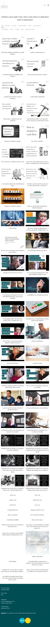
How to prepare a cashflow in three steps (12, 151)
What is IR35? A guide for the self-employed (13, 109)
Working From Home (29, 29)
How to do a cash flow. (37, 131)
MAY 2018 (37, 495)
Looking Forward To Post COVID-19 (12, 263)
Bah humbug (12, 561)
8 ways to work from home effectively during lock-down (12, 398)
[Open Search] (44, 5)
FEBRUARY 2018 (37, 500)
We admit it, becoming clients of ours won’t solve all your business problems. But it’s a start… (12, 578)
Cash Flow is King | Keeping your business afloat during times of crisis (13, 374)
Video (22, 29)
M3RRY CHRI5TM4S (37, 542)
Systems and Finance (37, 331)
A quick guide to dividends (37, 87)
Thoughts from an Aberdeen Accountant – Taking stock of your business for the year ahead (37, 440)
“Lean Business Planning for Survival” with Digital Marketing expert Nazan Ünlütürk (12, 285)
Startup (11, 29)
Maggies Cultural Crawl (37, 510)
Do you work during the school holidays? (37, 398)
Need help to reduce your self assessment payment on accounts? (12, 420)
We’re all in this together (37, 515)
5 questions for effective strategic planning (13, 86)
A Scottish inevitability (13, 520)
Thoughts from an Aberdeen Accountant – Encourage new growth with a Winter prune (12, 460)
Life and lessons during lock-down (37, 240)
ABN (11, 603)
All (2, 25)
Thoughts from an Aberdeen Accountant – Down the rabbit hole (12, 440)
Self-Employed (5, 29)
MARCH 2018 (12, 500)
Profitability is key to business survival (37, 285)
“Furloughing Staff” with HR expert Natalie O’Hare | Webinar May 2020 (12, 309)
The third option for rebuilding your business (13, 64)
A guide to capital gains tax (37, 42)
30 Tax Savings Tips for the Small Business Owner (13, 174)
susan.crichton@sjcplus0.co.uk (7, 601)
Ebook (30, 25)
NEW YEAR (13, 505)
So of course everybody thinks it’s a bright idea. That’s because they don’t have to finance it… (37, 526)
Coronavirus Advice (22, 25)
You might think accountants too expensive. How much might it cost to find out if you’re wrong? (37, 563)
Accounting (7, 25)
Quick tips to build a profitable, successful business (12, 42)
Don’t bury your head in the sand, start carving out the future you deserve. (37, 174)
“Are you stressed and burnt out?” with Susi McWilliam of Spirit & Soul (37, 262)
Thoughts (17, 29)
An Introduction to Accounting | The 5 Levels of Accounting (37, 420)
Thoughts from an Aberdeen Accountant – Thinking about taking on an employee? (37, 460)
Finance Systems (37, 25)
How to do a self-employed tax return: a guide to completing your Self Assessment (37, 151)
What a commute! (13, 515)
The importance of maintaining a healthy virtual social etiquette (37, 309)
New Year (37, 505)
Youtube (7, 603)
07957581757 (4, 599)
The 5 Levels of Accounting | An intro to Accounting (37, 374)
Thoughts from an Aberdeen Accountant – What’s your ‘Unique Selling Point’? (12, 480)
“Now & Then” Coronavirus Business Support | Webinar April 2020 (13, 331)
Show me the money (37, 520)
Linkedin (2, 603)
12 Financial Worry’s (12, 510)
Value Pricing (12, 218)
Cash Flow (14, 25)
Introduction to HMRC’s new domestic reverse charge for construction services (37, 109)
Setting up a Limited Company (12, 131)
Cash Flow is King (37, 353)
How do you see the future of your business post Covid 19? (12, 240)
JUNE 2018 (12, 495)
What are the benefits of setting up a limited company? (37, 196)
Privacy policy (4, 593)
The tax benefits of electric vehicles (37, 64)
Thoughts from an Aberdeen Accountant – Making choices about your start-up (37, 480)
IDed (2, 594)
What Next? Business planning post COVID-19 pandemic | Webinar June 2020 (37, 218)
